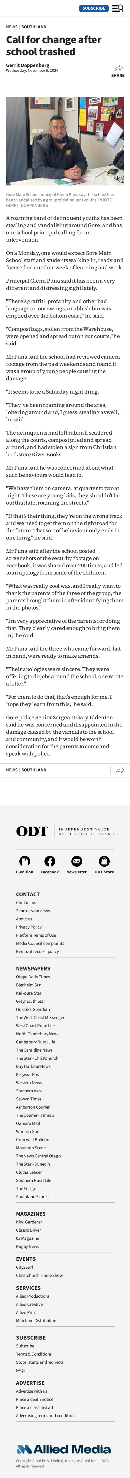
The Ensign (26, 1188)
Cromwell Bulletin (32, 1140)
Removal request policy (37, 951)
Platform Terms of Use (36, 935)
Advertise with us (31, 1391)
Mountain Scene (31, 1148)
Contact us (26, 903)
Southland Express (33, 1197)
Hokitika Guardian (33, 1009)
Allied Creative (29, 1304)
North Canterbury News (37, 1034)
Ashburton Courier (32, 1107)
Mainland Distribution (36, 1321)
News (11, 27)
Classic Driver (28, 1230)
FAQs (20, 1370)
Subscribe (94, 8)
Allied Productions (32, 1296)
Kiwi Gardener (29, 1222)
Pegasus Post (28, 1074)
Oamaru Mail (28, 1123)
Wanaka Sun (27, 1131)
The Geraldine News (34, 1050)
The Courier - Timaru (35, 1115)
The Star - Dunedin (33, 1164)
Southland (34, 27)
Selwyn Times (28, 1099)
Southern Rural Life (33, 1180)
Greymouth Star (30, 1001)
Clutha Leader (29, 1172)
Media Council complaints (40, 943)
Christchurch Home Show (39, 1275)
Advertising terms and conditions (46, 1416)
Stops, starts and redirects (39, 1362)
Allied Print (26, 1312)
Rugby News (27, 1246)
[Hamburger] (118, 8)
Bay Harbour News (33, 1066)
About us (24, 919)
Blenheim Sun (28, 985)
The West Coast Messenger (40, 1017)
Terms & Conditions (33, 1354)
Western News (29, 1083)
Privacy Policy (29, 927)
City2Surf (24, 1267)
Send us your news (33, 911)
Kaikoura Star (28, 993)
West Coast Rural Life (35, 1026)
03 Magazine (27, 1238)
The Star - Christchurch (37, 1058)
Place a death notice (34, 1399)
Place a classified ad (34, 1407)
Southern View (29, 1091)
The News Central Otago (38, 1156)
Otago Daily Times (33, 977)
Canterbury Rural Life (35, 1042)
